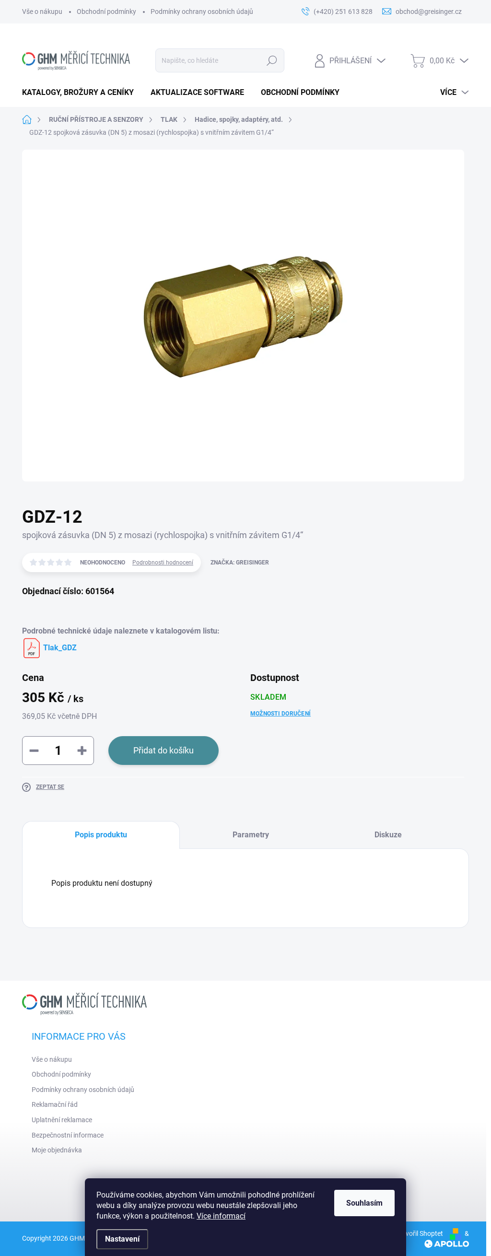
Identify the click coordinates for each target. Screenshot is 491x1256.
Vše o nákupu (42, 11)
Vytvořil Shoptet (419, 1233)
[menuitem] (81, 92)
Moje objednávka (57, 1150)
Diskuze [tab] (388, 834)
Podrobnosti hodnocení (162, 562)
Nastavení (122, 1239)
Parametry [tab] (251, 834)
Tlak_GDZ (59, 647)
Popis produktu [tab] (101, 834)
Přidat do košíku (163, 750)
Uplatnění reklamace (62, 1120)
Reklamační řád (55, 1104)
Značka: (239, 562)
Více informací (221, 1216)
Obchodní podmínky (106, 11)
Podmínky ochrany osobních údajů (202, 11)
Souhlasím (364, 1203)
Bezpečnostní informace (68, 1135)
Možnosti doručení (280, 713)
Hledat (271, 60)
